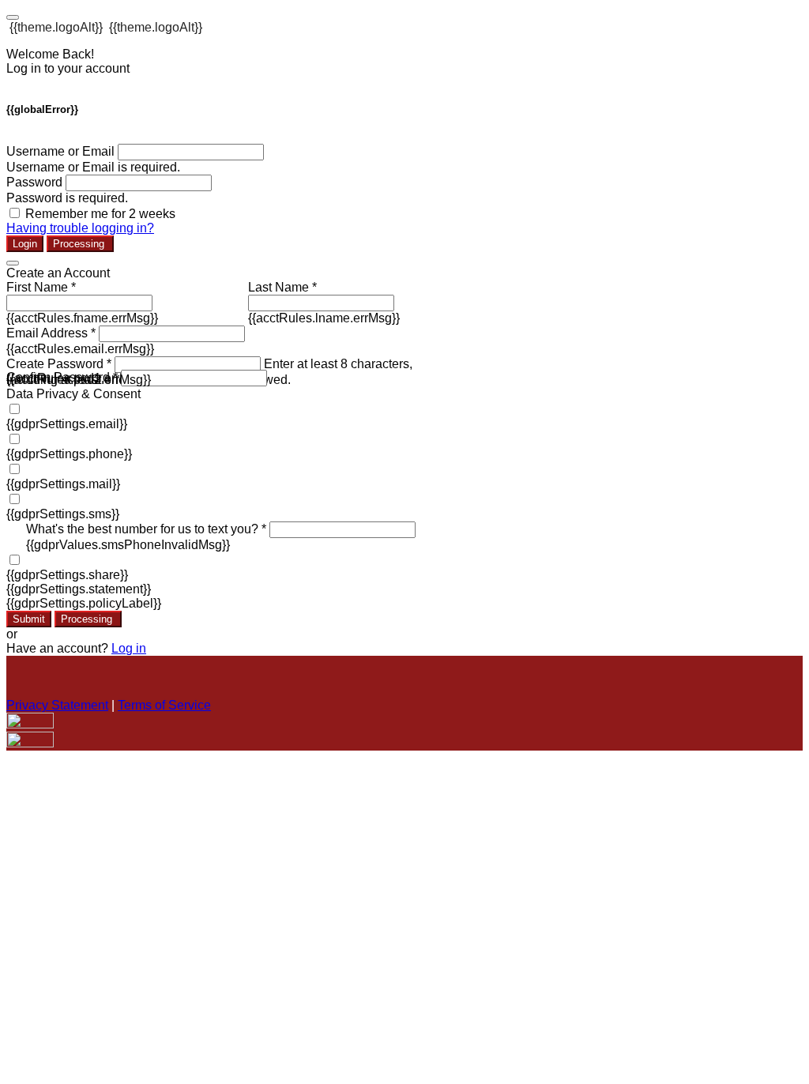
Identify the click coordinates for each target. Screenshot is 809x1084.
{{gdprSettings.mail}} (63, 484)
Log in (128, 648)
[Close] (12, 263)
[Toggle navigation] (12, 17)
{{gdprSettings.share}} (67, 575)
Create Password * (58, 364)
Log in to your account (68, 68)
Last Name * (282, 287)
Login (25, 244)
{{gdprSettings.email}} (66, 424)
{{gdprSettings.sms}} (62, 514)
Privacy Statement (57, 705)
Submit (29, 619)
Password (34, 182)
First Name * (41, 287)
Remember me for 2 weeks (100, 213)
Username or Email (60, 151)
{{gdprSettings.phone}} (69, 454)
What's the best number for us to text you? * (146, 529)
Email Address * (51, 333)
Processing (80, 244)
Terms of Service (164, 705)
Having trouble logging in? (80, 228)
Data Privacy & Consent (73, 394)
